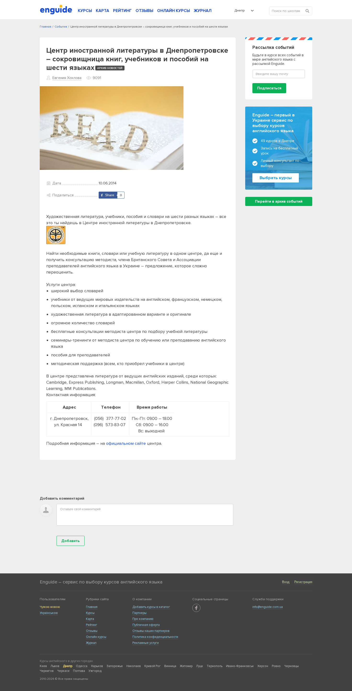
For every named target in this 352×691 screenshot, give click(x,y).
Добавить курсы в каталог (151, 607)
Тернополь (214, 666)
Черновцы (291, 666)
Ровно (276, 666)
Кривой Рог (152, 666)
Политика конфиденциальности (155, 637)
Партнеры (139, 613)
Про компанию (142, 619)
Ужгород (95, 671)
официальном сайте (126, 443)
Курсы (90, 613)
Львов (55, 666)
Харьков (97, 666)
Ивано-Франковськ (240, 666)
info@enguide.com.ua (267, 607)
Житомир (186, 666)
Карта (90, 619)
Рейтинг (91, 625)
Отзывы (91, 631)
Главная (91, 607)
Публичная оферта (146, 625)
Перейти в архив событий (278, 201)
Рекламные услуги (145, 643)
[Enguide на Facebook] (196, 608)
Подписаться (269, 88)
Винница (170, 666)
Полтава (79, 671)
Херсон (262, 666)
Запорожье (115, 666)
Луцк (199, 666)
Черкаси (63, 671)
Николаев (133, 666)
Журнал (91, 643)
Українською (49, 613)
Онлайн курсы (96, 637)
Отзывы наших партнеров (151, 631)
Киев (43, 666)
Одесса (81, 666)
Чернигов (47, 671)
